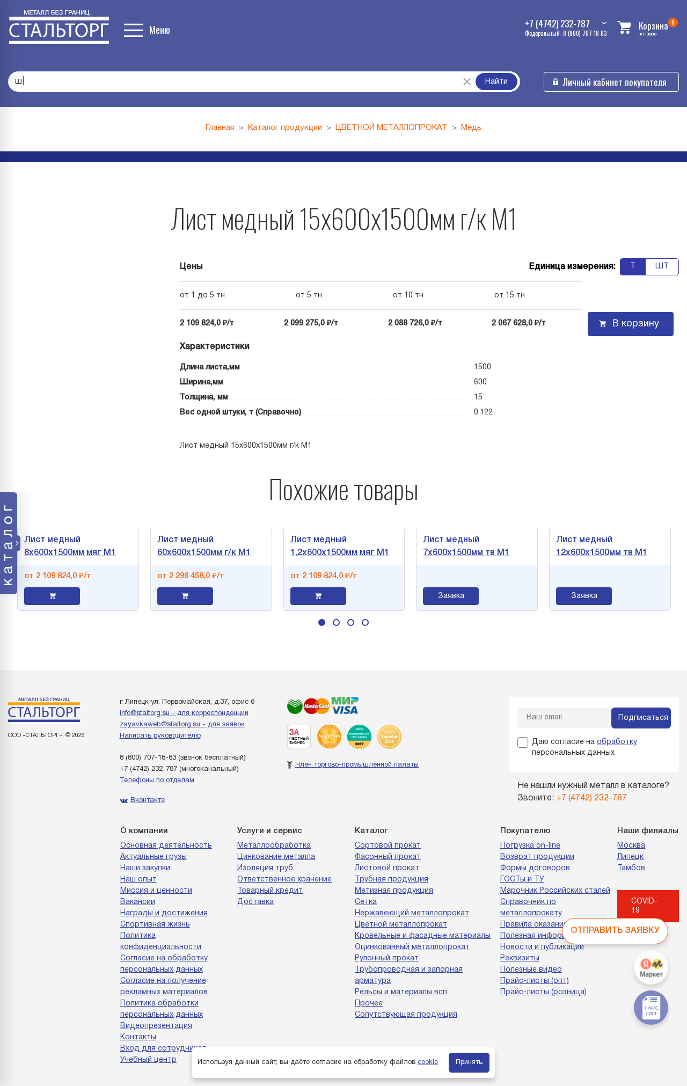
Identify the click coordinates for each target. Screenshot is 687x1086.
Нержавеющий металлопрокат (412, 913)
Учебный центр (148, 1059)
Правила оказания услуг (544, 924)
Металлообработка (274, 845)
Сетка (366, 902)
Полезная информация (542, 935)
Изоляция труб (265, 868)
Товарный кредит (270, 890)
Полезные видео (531, 969)
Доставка (255, 902)
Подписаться (643, 718)
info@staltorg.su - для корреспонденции (184, 713)
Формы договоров (535, 868)
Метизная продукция (394, 890)
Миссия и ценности (156, 890)
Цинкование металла (276, 857)
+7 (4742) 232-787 (148, 769)
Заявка (445, 596)
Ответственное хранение (284, 879)
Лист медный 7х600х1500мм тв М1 (460, 546)
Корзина (653, 25)
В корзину (635, 324)
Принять (469, 1062)
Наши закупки (145, 868)
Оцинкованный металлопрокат (412, 947)
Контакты (138, 1037)
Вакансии (137, 902)
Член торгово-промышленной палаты (357, 765)
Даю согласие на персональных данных (584, 747)
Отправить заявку (615, 931)
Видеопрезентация (156, 1026)
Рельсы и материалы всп (401, 992)
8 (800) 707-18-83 (148, 758)
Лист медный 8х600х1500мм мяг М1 (64, 546)
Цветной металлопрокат (401, 924)
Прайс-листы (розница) (543, 992)
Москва (631, 845)
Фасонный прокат (388, 857)
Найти (496, 81)
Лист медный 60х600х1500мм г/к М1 (198, 546)
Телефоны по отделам (157, 780)
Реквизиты (519, 958)
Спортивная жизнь (155, 924)
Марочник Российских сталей (555, 890)
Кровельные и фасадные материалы (423, 935)
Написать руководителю (160, 736)
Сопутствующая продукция (406, 1014)
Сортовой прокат (388, 845)
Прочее (369, 1003)
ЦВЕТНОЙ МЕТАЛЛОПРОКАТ (391, 128)
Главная (220, 128)
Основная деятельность (166, 845)
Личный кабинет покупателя (615, 82)
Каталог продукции (285, 128)
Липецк (630, 857)
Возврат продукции (537, 857)
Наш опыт (138, 879)
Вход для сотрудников (163, 1048)
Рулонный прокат (387, 958)
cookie (428, 1062)
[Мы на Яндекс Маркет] (651, 967)
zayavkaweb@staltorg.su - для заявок (182, 724)
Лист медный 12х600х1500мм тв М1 (595, 546)
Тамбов (631, 868)
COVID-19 (644, 906)
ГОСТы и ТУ (522, 879)
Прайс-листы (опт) (534, 981)
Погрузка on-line (530, 845)
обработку (617, 742)
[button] (322, 622)
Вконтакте (147, 800)
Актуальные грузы (153, 857)
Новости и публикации (542, 947)
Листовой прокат (387, 868)
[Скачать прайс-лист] (651, 1007)
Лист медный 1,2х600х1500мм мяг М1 (333, 546)
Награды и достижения (164, 913)
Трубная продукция (391, 879)
